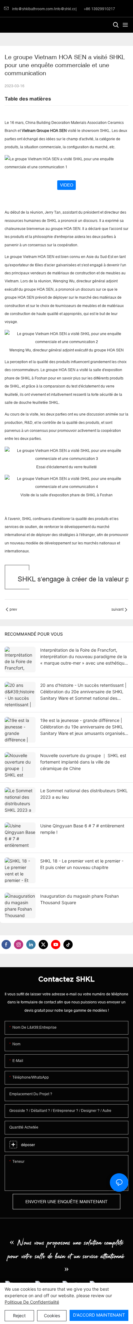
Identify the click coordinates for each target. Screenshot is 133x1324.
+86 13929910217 (99, 9)
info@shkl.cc (65, 9)
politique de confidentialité (32, 1302)
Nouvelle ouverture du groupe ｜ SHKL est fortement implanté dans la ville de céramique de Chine (83, 762)
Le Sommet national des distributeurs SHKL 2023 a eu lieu (84, 794)
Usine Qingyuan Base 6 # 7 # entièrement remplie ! (82, 829)
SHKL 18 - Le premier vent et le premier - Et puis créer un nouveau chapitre (81, 864)
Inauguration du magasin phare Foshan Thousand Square (79, 899)
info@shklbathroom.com (32, 9)
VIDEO (66, 184)
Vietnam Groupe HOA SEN (45, 131)
